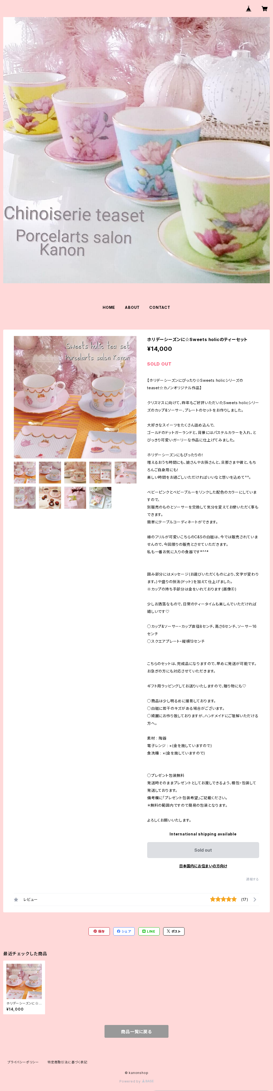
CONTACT (159, 307)
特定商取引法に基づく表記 (67, 1062)
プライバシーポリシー (23, 1062)
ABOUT (132, 307)
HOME (109, 307)
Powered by (130, 1081)
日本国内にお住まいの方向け (203, 866)
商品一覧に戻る (136, 1031)
